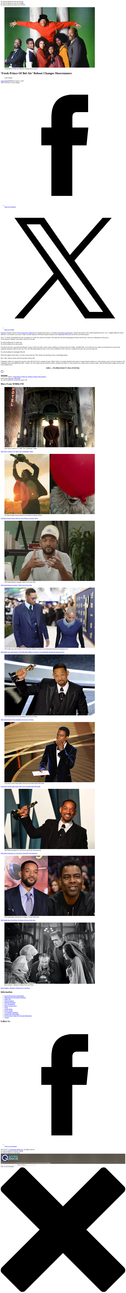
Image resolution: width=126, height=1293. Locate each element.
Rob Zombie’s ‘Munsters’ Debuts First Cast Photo (15, 988)
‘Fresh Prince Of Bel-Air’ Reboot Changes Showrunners (29, 376)
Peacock (3, 333)
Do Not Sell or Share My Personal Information (18, 1016)
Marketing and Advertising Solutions (15, 997)
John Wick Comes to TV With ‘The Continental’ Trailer (17, 451)
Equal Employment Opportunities (14, 996)
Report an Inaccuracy (10, 1006)
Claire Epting (4, 81)
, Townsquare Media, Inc (15, 1149)
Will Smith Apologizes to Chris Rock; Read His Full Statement (19, 853)
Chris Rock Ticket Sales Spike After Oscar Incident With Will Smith (20, 786)
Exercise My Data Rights (11, 1014)
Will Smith (17, 378)
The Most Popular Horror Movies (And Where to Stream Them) (19, 518)
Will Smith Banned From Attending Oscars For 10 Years (17, 719)
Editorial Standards (9, 1002)
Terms (6, 1007)
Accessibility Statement (11, 1012)
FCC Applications (9, 1004)
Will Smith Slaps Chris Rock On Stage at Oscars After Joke (18, 920)
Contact (6, 1017)
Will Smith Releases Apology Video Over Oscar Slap (16, 585)
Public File (7, 999)
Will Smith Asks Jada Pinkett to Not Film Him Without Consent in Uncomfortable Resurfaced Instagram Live (32, 652)
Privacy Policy (8, 1011)
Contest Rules (8, 1009)
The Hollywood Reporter (65, 333)
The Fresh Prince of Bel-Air (26, 333)
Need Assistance (9, 1001)
